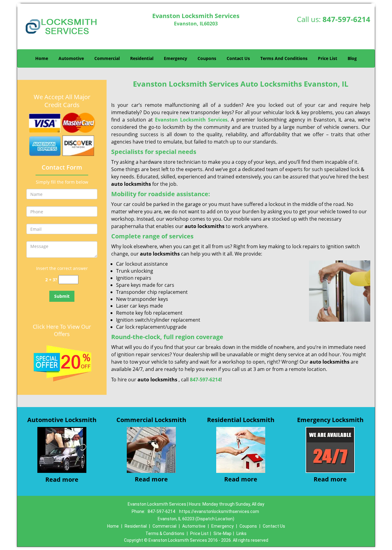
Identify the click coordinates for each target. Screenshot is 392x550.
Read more (61, 479)
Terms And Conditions (283, 58)
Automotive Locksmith (61, 420)
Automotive (71, 58)
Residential (141, 58)
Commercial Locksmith (151, 420)
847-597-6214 (346, 19)
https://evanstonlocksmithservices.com (219, 511)
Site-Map (222, 533)
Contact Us (238, 58)
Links (241, 533)
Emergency (175, 58)
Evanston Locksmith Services (191, 119)
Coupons (207, 58)
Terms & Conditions (164, 533)
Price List (327, 58)
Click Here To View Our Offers (62, 330)
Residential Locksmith (240, 420)
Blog (352, 58)
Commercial (107, 58)
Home (41, 58)
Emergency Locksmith (330, 420)
